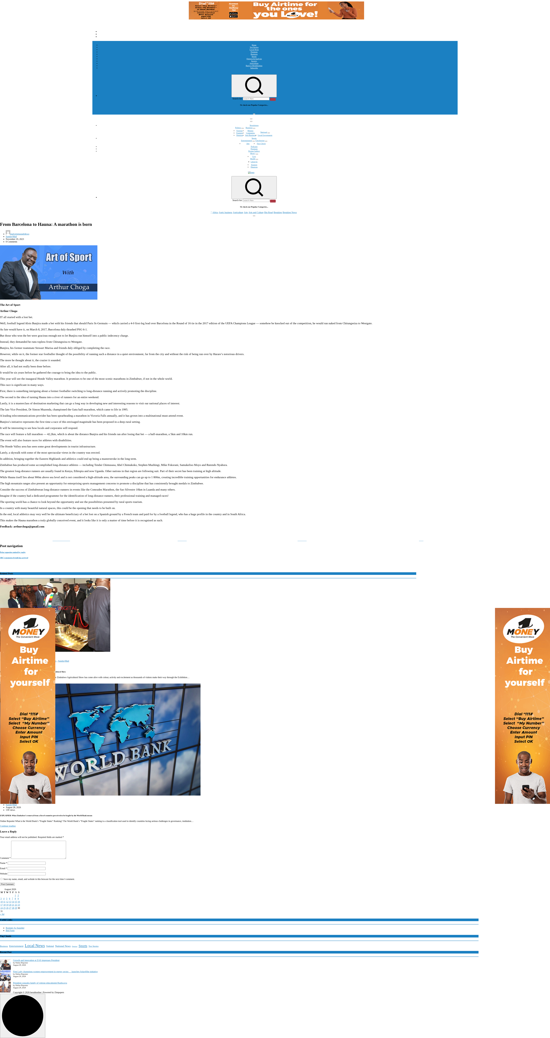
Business (254, 54)
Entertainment (246, 140)
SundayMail (11, 236)
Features (239, 133)
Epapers (254, 165)
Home (254, 45)
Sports (254, 56)
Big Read (268, 110)
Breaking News (290, 110)
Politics (238, 128)
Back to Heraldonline (254, 66)
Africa (215, 110)
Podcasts (254, 147)
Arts (246, 110)
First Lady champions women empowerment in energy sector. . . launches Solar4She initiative (55, 971)
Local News (254, 50)
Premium (254, 52)
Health (252, 159)
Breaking (278, 110)
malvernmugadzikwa (19, 234)
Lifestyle (254, 162)
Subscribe (254, 68)
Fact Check (261, 143)
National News (63, 946)
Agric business (225, 110)
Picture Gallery (254, 151)
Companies (250, 133)
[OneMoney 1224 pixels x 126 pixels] (276, 18)
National (263, 132)
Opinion (239, 135)
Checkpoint (260, 140)
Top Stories (254, 47)
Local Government (265, 135)
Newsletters (254, 125)
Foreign (239, 131)
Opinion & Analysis (254, 59)
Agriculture (254, 63)
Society (254, 61)
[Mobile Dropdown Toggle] (242, 128)
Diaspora (254, 167)
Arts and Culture (256, 110)
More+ (252, 153)
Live (254, 156)
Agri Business (250, 135)
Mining (250, 131)
